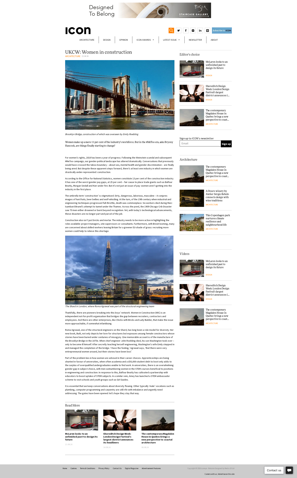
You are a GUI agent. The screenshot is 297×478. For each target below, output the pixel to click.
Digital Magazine (131, 468)
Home (65, 468)
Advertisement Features (151, 468)
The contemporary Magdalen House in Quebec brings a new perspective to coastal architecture (157, 438)
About (214, 39)
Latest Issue (170, 39)
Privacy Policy (103, 468)
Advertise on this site (226, 474)
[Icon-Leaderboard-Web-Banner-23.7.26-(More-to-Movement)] (148, 10)
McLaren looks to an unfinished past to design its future (81, 436)
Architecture (86, 39)
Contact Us (117, 468)
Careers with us (211, 474)
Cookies (73, 468)
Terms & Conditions (87, 468)
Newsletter (195, 39)
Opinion (123, 39)
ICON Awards (144, 39)
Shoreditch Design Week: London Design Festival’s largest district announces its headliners (118, 438)
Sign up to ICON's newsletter (197, 138)
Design (107, 39)
